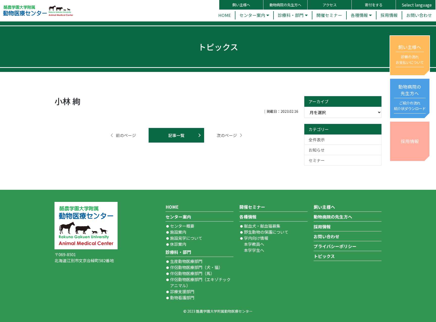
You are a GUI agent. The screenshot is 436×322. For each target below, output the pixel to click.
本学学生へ (254, 250)
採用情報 (322, 227)
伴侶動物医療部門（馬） (192, 273)
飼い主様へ (324, 207)
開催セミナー (252, 207)
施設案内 (178, 232)
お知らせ (317, 150)
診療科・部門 (178, 252)
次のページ (227, 135)
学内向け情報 (256, 238)
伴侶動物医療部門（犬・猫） (196, 267)
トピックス (324, 256)
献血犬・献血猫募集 (262, 226)
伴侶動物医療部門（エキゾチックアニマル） (200, 282)
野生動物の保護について (266, 232)
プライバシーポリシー (335, 246)
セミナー (317, 160)
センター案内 (178, 217)
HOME (172, 207)
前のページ (126, 135)
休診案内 (178, 244)
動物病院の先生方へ (333, 217)
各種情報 (248, 217)
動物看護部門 (182, 297)
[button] (254, 15)
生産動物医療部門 (186, 261)
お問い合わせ (326, 236)
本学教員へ (254, 244)
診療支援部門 (182, 291)
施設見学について (186, 238)
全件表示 (317, 140)
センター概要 (182, 226)
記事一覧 (176, 135)
